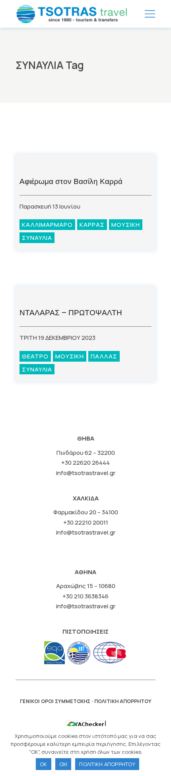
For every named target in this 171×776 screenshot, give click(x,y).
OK (43, 764)
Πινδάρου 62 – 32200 (85, 452)
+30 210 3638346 (85, 596)
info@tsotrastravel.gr (85, 473)
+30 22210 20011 (85, 522)
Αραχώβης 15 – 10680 (85, 586)
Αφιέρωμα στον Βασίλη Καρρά (70, 181)
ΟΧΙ (63, 764)
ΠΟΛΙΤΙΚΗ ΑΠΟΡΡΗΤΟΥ (123, 701)
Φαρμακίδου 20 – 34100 (85, 512)
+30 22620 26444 (85, 462)
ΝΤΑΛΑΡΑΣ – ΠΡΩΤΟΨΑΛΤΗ (70, 312)
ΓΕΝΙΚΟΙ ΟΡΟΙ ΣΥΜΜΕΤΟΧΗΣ (55, 701)
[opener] (149, 13)
